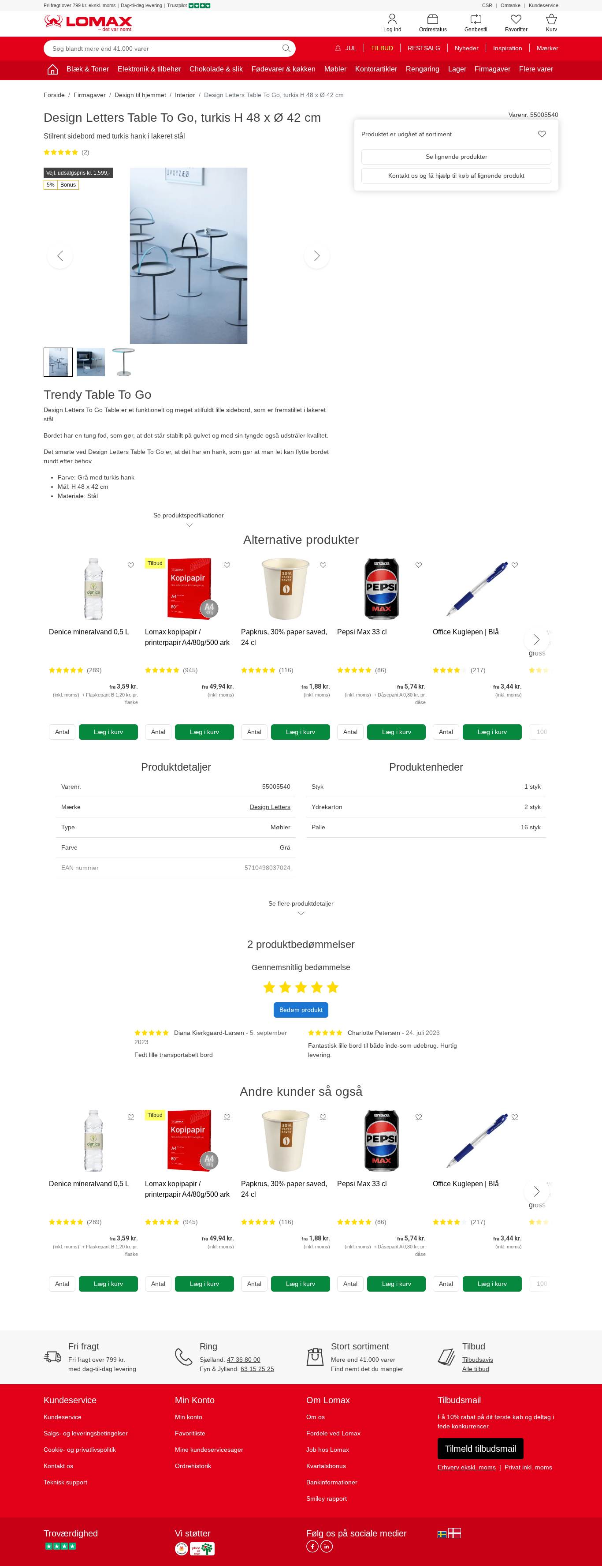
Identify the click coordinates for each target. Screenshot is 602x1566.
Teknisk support (65, 1482)
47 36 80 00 (243, 1359)
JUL (350, 48)
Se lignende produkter (456, 156)
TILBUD (382, 48)
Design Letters (270, 806)
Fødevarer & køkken (284, 69)
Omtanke (510, 5)
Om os (315, 1416)
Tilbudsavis (477, 1359)
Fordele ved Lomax (333, 1433)
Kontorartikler (376, 69)
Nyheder (467, 48)
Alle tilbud (475, 1368)
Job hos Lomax (327, 1449)
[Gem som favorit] (131, 565)
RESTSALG (424, 48)
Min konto (188, 1416)
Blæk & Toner (88, 69)
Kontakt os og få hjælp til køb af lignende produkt (456, 175)
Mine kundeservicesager (209, 1449)
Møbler (335, 69)
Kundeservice (543, 5)
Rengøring (422, 69)
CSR (487, 5)
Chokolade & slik (216, 69)
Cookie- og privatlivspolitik (80, 1449)
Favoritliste (190, 1433)
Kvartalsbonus (326, 1465)
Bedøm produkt (301, 1009)
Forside (54, 94)
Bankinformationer (331, 1482)
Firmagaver (492, 69)
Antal (62, 731)
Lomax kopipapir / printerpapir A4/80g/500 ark (187, 637)
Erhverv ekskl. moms (467, 1467)
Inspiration (507, 48)
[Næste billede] (317, 256)
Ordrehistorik (193, 1465)
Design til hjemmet (140, 94)
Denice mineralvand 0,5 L (89, 632)
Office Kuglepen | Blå (466, 632)
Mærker (547, 48)
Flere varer (536, 69)
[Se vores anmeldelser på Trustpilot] (60, 1546)
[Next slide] (537, 639)
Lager (457, 69)
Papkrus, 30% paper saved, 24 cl (284, 637)
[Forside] (52, 71)
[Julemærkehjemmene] (181, 1548)
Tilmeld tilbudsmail (480, 1449)
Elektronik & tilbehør (149, 69)
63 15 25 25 (257, 1368)
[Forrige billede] (60, 256)
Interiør (185, 94)
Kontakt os (58, 1465)
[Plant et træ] (202, 1548)
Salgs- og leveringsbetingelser (86, 1433)
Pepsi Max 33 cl (362, 632)
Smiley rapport (326, 1498)
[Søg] (286, 48)
